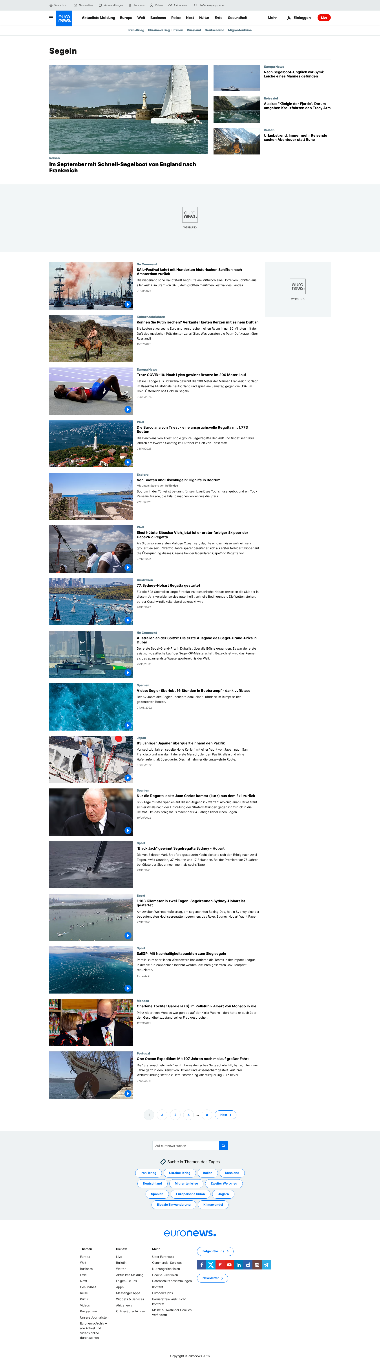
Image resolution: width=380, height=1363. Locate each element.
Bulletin (121, 1262)
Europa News (274, 66)
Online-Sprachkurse (130, 1311)
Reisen (54, 158)
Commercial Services (167, 1262)
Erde (219, 17)
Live (324, 17)
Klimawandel (213, 1204)
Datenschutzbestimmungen (172, 1281)
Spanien (143, 685)
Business (158, 17)
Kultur (204, 17)
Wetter (121, 1269)
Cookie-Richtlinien (165, 1275)
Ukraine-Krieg (159, 30)
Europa (126, 17)
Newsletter (211, 1278)
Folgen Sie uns (126, 1281)
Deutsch (59, 5)
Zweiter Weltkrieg (224, 1183)
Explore (143, 474)
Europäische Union (190, 1194)
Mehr (156, 1249)
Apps (120, 1287)
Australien (145, 580)
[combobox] (218, 5)
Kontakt (157, 1287)
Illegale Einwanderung (174, 1204)
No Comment (147, 264)
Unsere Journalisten (94, 1317)
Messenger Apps (128, 1293)
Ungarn (223, 1194)
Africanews (124, 1305)
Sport (141, 843)
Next (190, 17)
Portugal (143, 1053)
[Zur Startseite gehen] (64, 18)
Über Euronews (163, 1256)
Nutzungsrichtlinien (166, 1269)
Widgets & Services (130, 1299)
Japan (141, 737)
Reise (176, 17)
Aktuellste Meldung (98, 17)
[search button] (195, 5)
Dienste (121, 1249)
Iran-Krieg (136, 30)
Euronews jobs (162, 1293)
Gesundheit (237, 17)
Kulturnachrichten (151, 316)
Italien (178, 30)
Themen (86, 1249)
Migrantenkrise (240, 30)
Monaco (143, 1001)
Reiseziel (271, 98)
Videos (85, 1305)
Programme (88, 1311)
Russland (194, 30)
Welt (141, 17)
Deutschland (214, 30)
